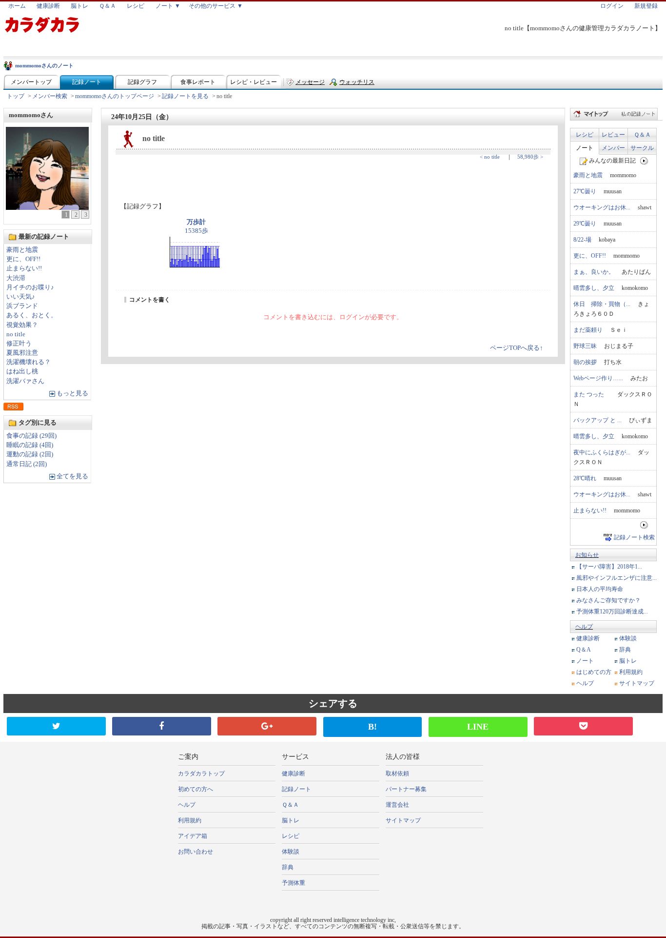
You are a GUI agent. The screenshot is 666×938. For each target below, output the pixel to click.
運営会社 (397, 804)
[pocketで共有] (583, 726)
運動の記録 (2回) (29, 454)
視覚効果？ (22, 325)
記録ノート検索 (634, 537)
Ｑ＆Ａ (107, 5)
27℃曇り (584, 191)
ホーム (17, 5)
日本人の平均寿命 (599, 589)
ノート (584, 147)
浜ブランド (22, 306)
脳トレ (79, 5)
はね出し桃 (22, 371)
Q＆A (583, 649)
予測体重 (293, 882)
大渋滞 (15, 278)
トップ (15, 96)
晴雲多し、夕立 (593, 288)
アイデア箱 (192, 836)
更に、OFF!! (23, 259)
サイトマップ (636, 683)
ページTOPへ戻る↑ (516, 348)
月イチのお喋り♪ (30, 287)
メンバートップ (31, 82)
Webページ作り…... (598, 378)
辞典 (625, 649)
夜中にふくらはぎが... (601, 452)
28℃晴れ (584, 478)
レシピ (135, 5)
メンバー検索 (49, 96)
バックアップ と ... (597, 420)
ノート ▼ (168, 5)
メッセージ (310, 82)
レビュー (613, 134)
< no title (490, 157)
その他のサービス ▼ (216, 5)
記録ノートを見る (185, 96)
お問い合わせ (195, 851)
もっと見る (72, 393)
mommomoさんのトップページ (114, 96)
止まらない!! (24, 268)
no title (15, 334)
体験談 (628, 638)
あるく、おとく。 (31, 315)
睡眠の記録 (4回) (29, 445)
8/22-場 (582, 239)
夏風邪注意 (22, 352)
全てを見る (72, 476)
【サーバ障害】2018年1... (609, 566)
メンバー (613, 147)
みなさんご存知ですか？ (608, 600)
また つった (591, 394)
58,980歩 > (530, 157)
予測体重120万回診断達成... (612, 611)
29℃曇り (584, 223)
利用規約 (631, 672)
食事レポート (197, 82)
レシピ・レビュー (253, 82)
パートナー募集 (406, 789)
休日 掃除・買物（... (601, 304)
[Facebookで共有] (161, 726)
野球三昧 (585, 346)
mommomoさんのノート (44, 65)
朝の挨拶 (585, 362)
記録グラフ (142, 82)
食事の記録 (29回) (31, 435)
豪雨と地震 (22, 249)
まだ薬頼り (588, 329)
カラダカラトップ (201, 773)
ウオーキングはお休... (601, 207)
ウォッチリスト (356, 84)
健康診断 (48, 5)
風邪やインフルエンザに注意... (616, 577)
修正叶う (19, 343)
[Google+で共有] (266, 726)
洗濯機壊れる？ (28, 362)
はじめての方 (593, 672)
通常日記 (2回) (26, 464)
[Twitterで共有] (56, 726)
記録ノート (86, 82)
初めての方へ (195, 789)
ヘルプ (584, 626)
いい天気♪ (20, 296)
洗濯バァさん (25, 381)
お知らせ (587, 554)
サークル (642, 147)
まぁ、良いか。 (593, 271)
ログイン (612, 5)
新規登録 (646, 5)
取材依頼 (397, 773)
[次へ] (644, 160)
